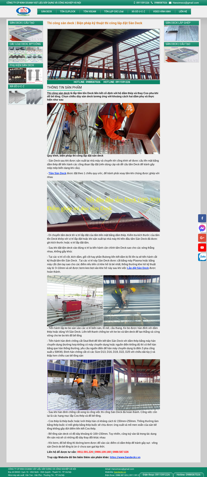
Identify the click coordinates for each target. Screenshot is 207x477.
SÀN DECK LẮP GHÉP (178, 22)
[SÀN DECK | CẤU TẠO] (25, 33)
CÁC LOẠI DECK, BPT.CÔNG (25, 44)
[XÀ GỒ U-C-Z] (25, 97)
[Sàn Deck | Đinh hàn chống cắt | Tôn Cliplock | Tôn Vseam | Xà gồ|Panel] (23, 11)
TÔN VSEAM (89, 11)
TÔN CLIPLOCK (67, 11)
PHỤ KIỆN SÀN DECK (22, 65)
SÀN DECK (46, 11)
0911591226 (156, 474)
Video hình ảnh (162, 11)
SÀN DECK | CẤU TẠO (22, 22)
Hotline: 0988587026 (87, 82)
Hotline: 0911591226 (117, 82)
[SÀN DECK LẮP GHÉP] (181, 33)
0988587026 (188, 474)
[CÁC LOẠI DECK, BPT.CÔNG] (25, 54)
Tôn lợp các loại (114, 11)
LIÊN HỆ (183, 11)
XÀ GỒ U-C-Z (138, 11)
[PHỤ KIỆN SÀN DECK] (25, 75)
